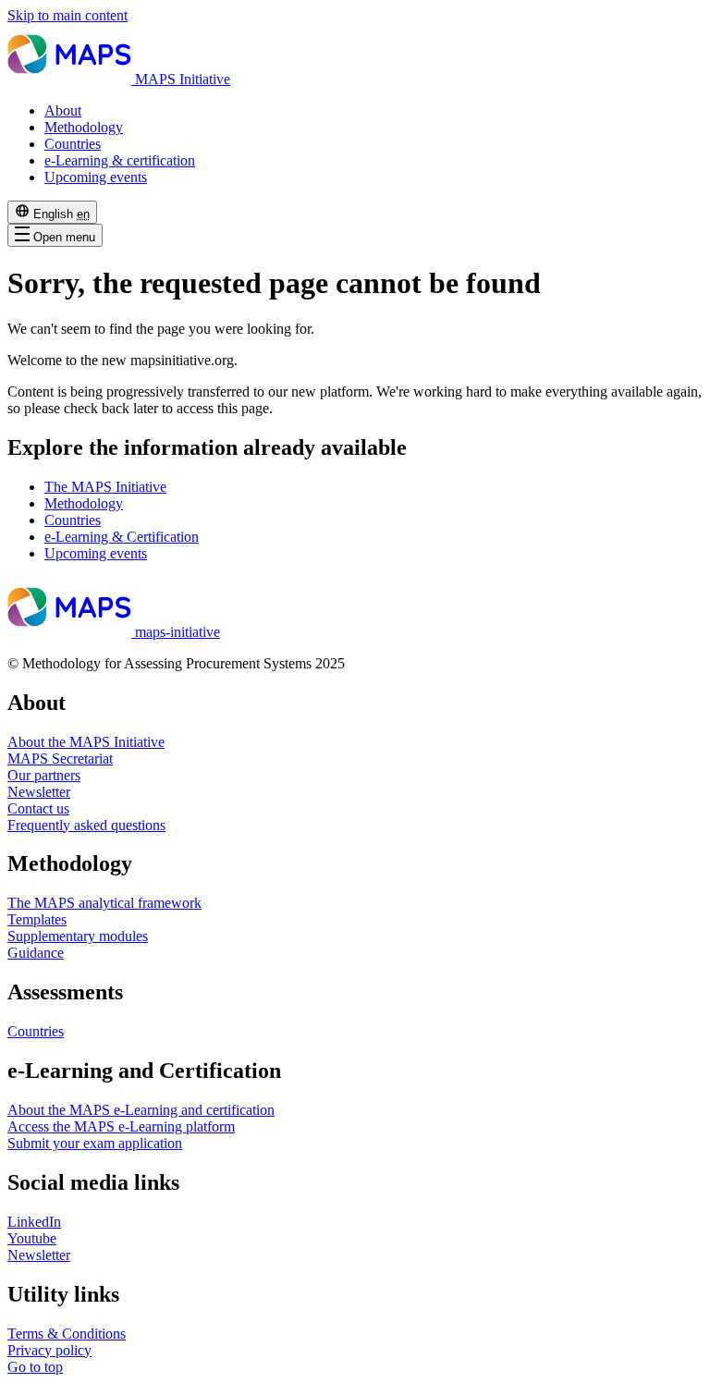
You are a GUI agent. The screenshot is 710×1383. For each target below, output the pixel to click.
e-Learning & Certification (121, 537)
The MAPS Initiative (105, 487)
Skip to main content (67, 15)
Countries (72, 144)
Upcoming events (95, 177)
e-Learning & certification (119, 160)
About (62, 110)
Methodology (83, 127)
